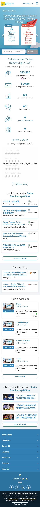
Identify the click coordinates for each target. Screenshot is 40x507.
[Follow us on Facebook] (11, 487)
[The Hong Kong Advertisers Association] (23, 479)
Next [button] (37, 35)
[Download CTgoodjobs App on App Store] (19, 482)
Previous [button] (3, 35)
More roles (19, 376)
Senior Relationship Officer (27, 35)
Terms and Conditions (28, 498)
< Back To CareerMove (9, 11)
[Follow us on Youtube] (28, 487)
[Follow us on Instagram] (17, 487)
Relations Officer (10, 34)
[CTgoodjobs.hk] (20, 475)
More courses (19, 258)
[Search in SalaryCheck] (25, 78)
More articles (19, 424)
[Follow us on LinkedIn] (23, 487)
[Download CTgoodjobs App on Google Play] (21, 482)
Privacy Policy (13, 498)
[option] (11, 35)
